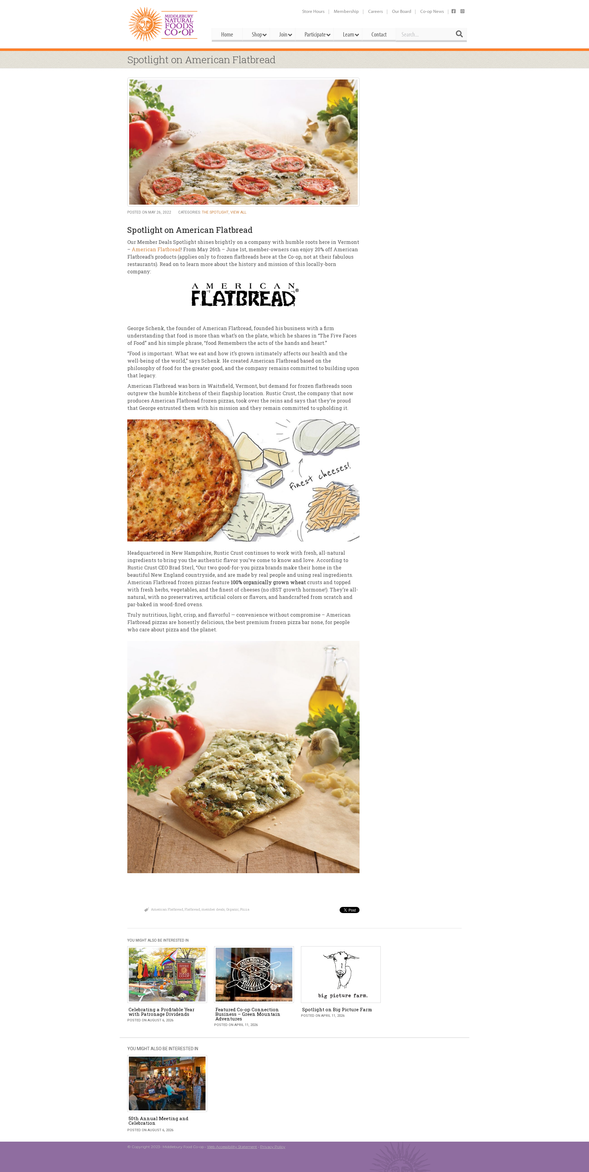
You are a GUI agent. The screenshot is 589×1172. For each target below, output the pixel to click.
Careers (375, 11)
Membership (346, 11)
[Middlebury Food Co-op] (164, 24)
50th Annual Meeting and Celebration (158, 1120)
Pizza (244, 909)
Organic (232, 909)
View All (238, 212)
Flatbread (192, 909)
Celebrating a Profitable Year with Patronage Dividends (161, 1011)
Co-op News (432, 11)
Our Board (401, 11)
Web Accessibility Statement (232, 1146)
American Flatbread (156, 249)
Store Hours (313, 11)
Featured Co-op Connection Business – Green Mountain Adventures (247, 1014)
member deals (213, 909)
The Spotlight (215, 212)
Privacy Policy (272, 1146)
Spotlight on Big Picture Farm (337, 1009)
